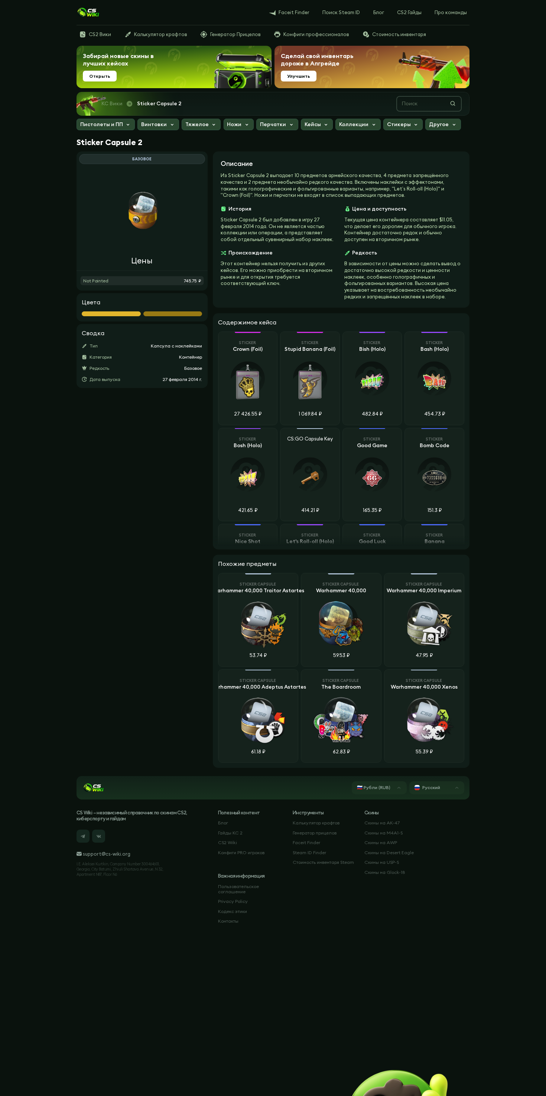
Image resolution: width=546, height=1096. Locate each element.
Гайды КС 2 (230, 833)
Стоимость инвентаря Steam (323, 862)
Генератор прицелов (315, 833)
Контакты (228, 921)
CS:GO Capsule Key (310, 439)
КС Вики (112, 103)
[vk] (98, 836)
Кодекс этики (232, 911)
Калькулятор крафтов (316, 823)
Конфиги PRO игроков (241, 852)
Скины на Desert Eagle (389, 852)
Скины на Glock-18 (384, 872)
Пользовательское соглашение (238, 889)
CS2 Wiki (227, 842)
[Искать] (452, 103)
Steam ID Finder (309, 852)
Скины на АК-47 (382, 823)
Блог (223, 823)
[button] (106, 125)
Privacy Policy (233, 901)
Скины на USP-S (381, 862)
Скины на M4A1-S (383, 833)
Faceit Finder (306, 842)
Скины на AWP (380, 842)
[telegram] (83, 836)
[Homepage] (88, 12)
